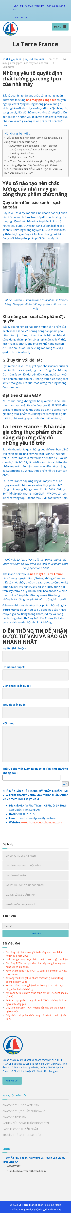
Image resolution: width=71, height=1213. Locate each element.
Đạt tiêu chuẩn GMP (23, 157)
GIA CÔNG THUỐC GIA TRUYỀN (21, 855)
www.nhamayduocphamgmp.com (41, 822)
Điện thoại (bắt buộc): (16, 686)
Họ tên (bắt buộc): (14, 648)
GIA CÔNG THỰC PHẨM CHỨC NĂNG (23, 865)
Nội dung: (8, 723)
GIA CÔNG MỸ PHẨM (16, 875)
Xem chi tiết (12, 1080)
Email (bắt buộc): (13, 667)
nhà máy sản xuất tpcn (36, 63)
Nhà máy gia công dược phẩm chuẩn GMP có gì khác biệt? (37, 959)
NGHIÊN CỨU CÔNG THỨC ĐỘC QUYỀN (25, 885)
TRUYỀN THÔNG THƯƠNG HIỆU (21, 904)
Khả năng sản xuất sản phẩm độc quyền (34, 149)
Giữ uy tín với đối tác (23, 153)
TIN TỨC (53, 59)
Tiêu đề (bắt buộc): (14, 705)
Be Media (56, 1204)
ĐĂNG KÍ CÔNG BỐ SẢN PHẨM (20, 894)
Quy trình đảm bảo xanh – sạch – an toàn (34, 145)
